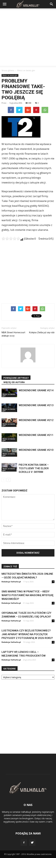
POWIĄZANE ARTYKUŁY (16, 377)
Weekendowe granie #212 (36, 420)
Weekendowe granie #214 (36, 390)
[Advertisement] (28, 38)
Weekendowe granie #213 (36, 405)
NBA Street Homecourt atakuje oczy (13, 334)
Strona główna (8, 70)
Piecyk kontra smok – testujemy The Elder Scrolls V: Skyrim (34, 468)
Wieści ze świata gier (9, 75)
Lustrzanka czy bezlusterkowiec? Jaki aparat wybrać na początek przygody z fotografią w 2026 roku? (27, 634)
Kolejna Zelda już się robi (41, 332)
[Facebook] (24, 843)
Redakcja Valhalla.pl (11, 581)
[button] (51, 4)
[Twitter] (32, 843)
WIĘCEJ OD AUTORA (14, 382)
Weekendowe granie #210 (36, 449)
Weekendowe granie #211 (36, 435)
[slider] (11, 238)
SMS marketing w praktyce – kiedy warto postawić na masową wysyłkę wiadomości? (28, 595)
